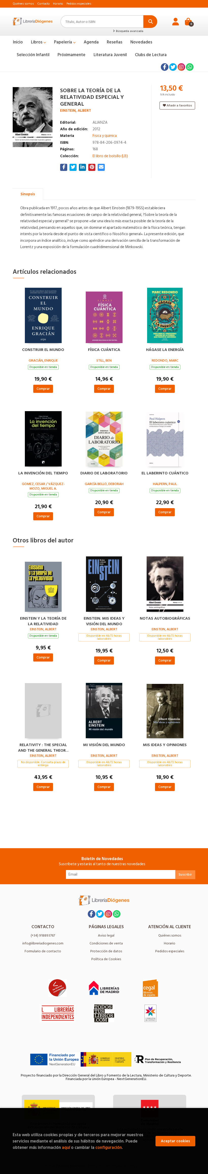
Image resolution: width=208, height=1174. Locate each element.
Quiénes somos (23, 3)
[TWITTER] (173, 67)
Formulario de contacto (43, 951)
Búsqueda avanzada (129, 31)
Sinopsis (28, 194)
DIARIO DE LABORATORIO (104, 473)
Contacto (43, 3)
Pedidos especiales (78, 3)
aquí (66, 1147)
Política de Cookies (106, 959)
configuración (108, 1147)
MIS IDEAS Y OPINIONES (165, 745)
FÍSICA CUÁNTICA (104, 350)
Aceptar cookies (175, 1141)
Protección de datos (106, 951)
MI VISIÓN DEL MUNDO (104, 745)
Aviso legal (106, 935)
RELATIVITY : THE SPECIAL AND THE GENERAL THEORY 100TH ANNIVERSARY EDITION (43, 747)
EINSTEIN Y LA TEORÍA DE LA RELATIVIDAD (43, 621)
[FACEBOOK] (164, 67)
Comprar (43, 389)
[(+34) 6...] (190, 67)
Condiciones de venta (106, 943)
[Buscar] (150, 21)
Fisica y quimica (105, 136)
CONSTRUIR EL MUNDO (43, 350)
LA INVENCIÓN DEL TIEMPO (43, 473)
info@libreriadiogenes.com (42, 943)
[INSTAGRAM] (181, 67)
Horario (58, 3)
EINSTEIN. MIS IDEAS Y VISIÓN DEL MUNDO (104, 621)
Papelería (63, 42)
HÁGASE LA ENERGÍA (165, 350)
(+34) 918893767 (43, 935)
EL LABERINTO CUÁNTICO (165, 473)
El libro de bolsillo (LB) (110, 156)
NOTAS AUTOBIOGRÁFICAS (165, 619)
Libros (37, 42)
